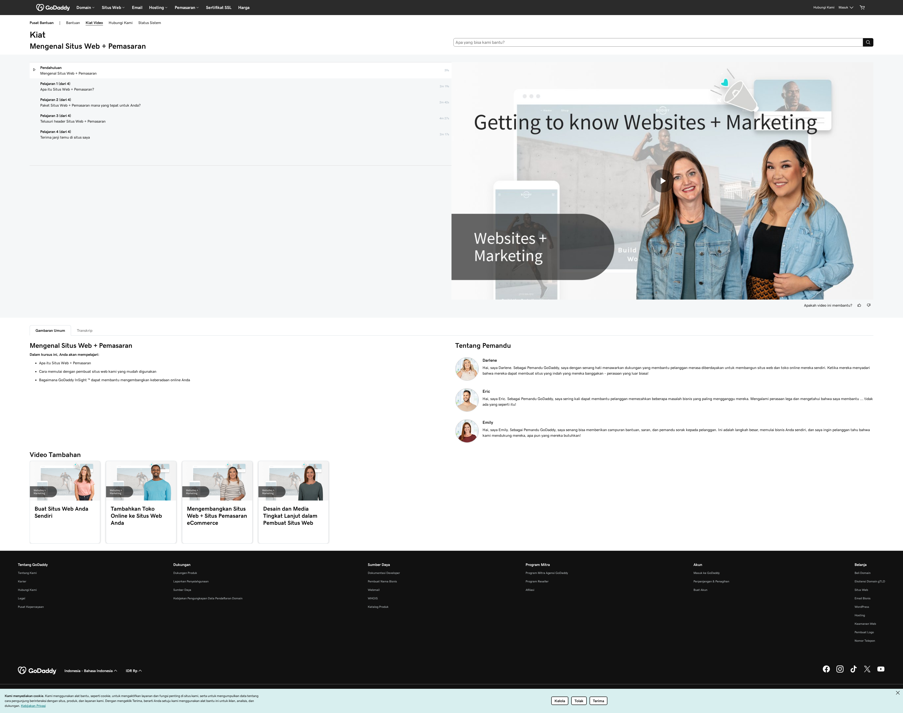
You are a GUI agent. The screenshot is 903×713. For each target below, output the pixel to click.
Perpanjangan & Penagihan (711, 581)
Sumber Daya (182, 589)
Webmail (374, 589)
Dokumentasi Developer (384, 572)
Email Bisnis (863, 598)
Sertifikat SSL (219, 7)
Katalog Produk (378, 606)
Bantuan (73, 22)
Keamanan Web (865, 623)
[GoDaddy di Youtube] (881, 672)
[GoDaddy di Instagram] (840, 672)
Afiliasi (530, 589)
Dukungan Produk (185, 572)
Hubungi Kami (121, 22)
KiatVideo (94, 22)
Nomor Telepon (865, 640)
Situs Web (861, 589)
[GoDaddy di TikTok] (853, 672)
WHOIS (373, 598)
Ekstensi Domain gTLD (870, 581)
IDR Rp (131, 671)
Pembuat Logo (864, 632)
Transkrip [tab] (84, 330)
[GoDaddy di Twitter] (867, 672)
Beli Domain (863, 572)
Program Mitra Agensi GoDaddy (547, 572)
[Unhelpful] (868, 305)
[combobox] (658, 42)
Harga (244, 7)
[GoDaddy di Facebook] (826, 672)
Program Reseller (537, 581)
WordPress (862, 606)
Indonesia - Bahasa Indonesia (88, 671)
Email (137, 7)
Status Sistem (149, 22)
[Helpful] (859, 305)
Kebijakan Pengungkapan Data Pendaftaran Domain (207, 598)
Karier (22, 581)
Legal (21, 598)
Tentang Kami (27, 572)
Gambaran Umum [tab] (50, 330)
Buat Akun (700, 589)
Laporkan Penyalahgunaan (191, 581)
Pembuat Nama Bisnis (382, 581)
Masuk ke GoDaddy (706, 572)
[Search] (868, 42)
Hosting (860, 615)
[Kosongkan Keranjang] (862, 7)
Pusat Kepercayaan (31, 606)
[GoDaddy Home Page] (37, 671)
